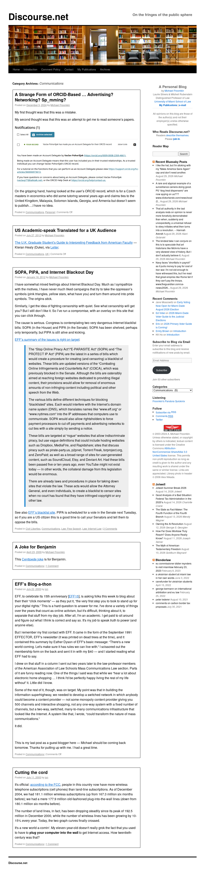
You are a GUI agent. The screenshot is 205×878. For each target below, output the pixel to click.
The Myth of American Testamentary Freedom (168, 547)
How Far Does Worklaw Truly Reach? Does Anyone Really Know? (171, 534)
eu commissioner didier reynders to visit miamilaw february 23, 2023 (173, 567)
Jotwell (160, 484)
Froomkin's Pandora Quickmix (169, 401)
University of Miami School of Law (172, 101)
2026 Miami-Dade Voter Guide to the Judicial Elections (172, 316)
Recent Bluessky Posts (171, 162)
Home (16, 69)
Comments (164, 416)
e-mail (182, 105)
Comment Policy (50, 69)
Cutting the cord (31, 772)
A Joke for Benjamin (35, 547)
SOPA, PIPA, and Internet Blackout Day (54, 272)
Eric (158, 323)
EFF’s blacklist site (41, 512)
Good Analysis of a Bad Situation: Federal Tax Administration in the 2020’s (174, 498)
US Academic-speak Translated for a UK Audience (65, 230)
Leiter (54, 247)
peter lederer (163, 599)
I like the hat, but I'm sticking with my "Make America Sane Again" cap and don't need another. (173, 168)
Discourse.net (38, 16)
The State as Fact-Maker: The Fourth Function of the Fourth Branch (172, 513)
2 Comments (110, 528)
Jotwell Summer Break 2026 (171, 487)
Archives (105, 69)
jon (46, 589)
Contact (68, 69)
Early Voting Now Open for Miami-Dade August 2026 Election (173, 305)
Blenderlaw (163, 560)
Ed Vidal (160, 313)
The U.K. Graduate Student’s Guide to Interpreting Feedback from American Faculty (74, 242)
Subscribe (161, 370)
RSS (173, 412)
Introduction (30, 69)
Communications (35, 212)
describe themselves (177, 135)
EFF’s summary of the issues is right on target (47, 339)
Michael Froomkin (60, 105)
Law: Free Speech (71, 528)
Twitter (159, 419)
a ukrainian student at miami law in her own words (173, 575)
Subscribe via (163, 412)
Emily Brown (162, 331)
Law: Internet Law (91, 528)
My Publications (86, 69)
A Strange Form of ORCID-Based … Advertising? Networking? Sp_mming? (64, 97)
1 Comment (52, 565)
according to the (45, 784)
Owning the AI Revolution (169, 523)
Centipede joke (32, 559)
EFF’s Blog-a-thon (33, 584)
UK (47, 254)
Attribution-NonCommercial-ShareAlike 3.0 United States (170, 451)
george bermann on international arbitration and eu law (174, 590)
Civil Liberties (33, 528)
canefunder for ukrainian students (174, 581)
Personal (50, 212)
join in (176, 139)
